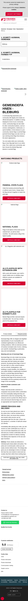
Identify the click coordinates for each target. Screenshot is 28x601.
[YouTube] (14, 591)
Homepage (3, 28)
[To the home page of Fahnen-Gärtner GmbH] (8, 19)
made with (12, 594)
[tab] (7, 334)
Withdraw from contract (8, 474)
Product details (7, 334)
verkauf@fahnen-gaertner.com (8, 516)
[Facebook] (10, 591)
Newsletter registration (7, 580)
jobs (2, 571)
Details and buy (14, 198)
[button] (25, 94)
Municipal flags (20, 28)
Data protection (13, 582)
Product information (6, 559)
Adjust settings (14, 14)
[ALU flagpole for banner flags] (14, 299)
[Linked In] (15, 591)
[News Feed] (17, 591)
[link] (7, 502)
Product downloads (6, 562)
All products (9, 28)
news (2, 556)
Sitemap (25, 582)
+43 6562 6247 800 (6, 518)
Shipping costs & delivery (8, 477)
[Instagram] (11, 591)
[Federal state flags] (14, 172)
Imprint (16, 580)
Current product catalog (7, 565)
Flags (14, 28)
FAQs (3, 480)
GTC (20, 582)
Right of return (5, 472)
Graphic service (5, 568)
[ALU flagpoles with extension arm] (14, 255)
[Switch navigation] (25, 19)
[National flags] (14, 214)
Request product (22, 334)
